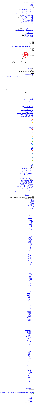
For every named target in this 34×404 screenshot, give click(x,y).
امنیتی (30, 287)
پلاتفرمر (31, 223)
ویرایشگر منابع (29, 333)
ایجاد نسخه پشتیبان (29, 356)
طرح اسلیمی (29, 379)
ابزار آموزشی (29, 302)
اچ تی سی (30, 280)
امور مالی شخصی (29, 338)
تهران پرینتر (33, 212)
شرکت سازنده (30, 278)
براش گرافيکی (29, 375)
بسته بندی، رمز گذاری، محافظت (28, 330)
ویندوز (30, 351)
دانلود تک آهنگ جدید (32, 208)
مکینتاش (32, 267)
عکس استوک (29, 256)
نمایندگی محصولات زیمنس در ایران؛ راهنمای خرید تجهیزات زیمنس (27, 110)
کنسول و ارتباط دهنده (29, 361)
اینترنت (31, 323)
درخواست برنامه (31, 4)
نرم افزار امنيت (29, 322)
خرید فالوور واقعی (32, 211)
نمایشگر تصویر (29, 381)
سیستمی (30, 360)
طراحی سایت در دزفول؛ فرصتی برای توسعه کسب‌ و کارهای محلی (27, 9)
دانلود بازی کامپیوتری (7, 392)
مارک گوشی (30, 279)
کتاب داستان (30, 251)
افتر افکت (30, 265)
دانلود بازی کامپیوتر (13, 392)
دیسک (30, 270)
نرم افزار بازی (29, 364)
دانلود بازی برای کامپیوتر (28, 392)
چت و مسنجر (29, 315)
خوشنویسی (30, 255)
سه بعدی (30, 266)
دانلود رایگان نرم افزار (30, 68)
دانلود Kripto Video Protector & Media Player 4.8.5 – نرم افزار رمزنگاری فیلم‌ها (19, 46)
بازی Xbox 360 (29, 228)
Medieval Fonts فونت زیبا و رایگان (30, 98)
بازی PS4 (30, 227)
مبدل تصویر (30, 380)
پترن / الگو (30, 261)
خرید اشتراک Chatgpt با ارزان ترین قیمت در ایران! (28, 26)
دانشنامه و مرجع (29, 303)
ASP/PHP (30, 334)
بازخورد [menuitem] (31, 399)
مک (31, 231)
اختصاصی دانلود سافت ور (29, 306)
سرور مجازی (32, 203)
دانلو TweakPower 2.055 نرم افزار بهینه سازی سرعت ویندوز (27, 23)
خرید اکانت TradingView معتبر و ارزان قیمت (29, 112)
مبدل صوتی (30, 387)
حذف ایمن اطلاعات (29, 319)
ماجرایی (30, 268)
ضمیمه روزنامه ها (30, 250)
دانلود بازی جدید (26, 392)
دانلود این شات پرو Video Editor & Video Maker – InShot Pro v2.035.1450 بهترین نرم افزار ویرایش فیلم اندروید (23, 18)
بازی (27, 8)
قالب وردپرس (32, 200)
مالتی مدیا (30, 273)
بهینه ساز (30, 357)
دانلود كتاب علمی (30, 247)
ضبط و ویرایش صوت (29, 385)
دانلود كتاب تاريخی (30, 246)
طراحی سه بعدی (29, 378)
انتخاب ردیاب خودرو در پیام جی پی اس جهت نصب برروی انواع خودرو (27, 192)
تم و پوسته (30, 343)
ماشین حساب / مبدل (29, 312)
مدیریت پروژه (29, 313)
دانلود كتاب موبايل (30, 249)
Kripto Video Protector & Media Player (30, 76)
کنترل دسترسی (29, 321)
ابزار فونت (30, 374)
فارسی (30, 264)
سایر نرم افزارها (29, 359)
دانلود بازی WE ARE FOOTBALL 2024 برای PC (28, 34)
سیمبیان (30, 298)
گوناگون (31, 229)
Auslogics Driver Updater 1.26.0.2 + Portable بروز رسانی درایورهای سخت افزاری (26, 22)
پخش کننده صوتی (29, 383)
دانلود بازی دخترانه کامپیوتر (20, 392)
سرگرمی (30, 276)
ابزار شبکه (30, 324)
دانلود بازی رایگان (18, 392)
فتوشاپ (31, 259)
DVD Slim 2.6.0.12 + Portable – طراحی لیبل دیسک (28, 102)
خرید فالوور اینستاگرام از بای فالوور (30, 205)
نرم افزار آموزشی (29, 363)
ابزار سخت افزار (29, 353)
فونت (31, 262)
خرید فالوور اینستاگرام (32, 204)
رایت (30, 347)
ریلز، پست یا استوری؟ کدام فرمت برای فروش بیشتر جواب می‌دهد (27, 10)
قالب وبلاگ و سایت (28, 336)
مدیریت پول (28, 288)
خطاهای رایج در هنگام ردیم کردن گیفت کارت (29, 190)
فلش (31, 225)
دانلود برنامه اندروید (32, 202)
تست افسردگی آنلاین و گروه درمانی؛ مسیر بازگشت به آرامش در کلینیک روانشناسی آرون (25, 114)
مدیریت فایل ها (29, 362)
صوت (32, 233)
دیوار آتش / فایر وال (29, 320)
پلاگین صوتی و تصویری (29, 384)
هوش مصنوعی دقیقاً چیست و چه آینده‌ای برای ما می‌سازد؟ (27, 11)
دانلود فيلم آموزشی (30, 241)
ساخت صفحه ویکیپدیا (32, 210)
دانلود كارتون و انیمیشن (30, 242)
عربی (30, 263)
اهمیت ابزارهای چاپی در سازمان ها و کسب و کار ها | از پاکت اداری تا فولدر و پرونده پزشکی (25, 113)
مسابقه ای (31, 230)
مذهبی (31, 236)
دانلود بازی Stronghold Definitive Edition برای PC (28, 35)
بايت (31, 244)
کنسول (31, 226)
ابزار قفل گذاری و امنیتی (28, 318)
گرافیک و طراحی (30, 220)
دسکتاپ (31, 342)
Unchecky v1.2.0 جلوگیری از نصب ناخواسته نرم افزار (28, 100)
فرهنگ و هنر (29, 341)
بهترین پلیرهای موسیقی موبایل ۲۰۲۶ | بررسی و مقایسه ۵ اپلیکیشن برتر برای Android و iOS (24, 13)
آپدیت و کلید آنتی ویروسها (28, 317)
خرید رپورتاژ (33, 207)
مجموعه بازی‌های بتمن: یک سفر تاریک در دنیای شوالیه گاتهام (27, 176)
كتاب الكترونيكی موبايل (29, 285)
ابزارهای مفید (29, 355)
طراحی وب (30, 337)
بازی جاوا (29, 297)
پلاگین (30, 376)
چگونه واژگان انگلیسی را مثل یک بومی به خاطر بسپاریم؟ (28, 115)
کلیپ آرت (30, 257)
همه (33, 8)
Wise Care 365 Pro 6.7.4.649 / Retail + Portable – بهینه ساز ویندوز (27, 20)
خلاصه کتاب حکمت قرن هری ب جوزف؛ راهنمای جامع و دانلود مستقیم (26, 12)
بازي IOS (29, 292)
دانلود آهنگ (31, 240)
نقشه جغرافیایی (29, 258)
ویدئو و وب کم (29, 316)
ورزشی (31, 232)
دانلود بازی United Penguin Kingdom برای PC (29, 32)
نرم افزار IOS (28, 293)
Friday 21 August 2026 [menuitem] (30, 400)
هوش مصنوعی (29, 371)
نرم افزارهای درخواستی (28, 307)
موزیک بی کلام (30, 239)
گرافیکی (31, 372)
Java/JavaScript (29, 335)
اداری (31, 217)
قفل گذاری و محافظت (29, 348)
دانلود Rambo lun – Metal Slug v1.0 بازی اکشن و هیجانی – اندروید (27, 15)
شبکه (31, 219)
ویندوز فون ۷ (29, 300)
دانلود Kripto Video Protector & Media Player (23, 76)
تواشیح (30, 237)
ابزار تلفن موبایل (29, 352)
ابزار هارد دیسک (29, 354)
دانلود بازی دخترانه (23, 392)
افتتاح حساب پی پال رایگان (30, 193)
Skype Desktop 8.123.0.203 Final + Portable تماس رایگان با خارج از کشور (26, 21)
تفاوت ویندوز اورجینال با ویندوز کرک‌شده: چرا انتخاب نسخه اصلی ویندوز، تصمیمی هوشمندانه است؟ (24, 191)
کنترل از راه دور (29, 326)
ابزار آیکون (30, 373)
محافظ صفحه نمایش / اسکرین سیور (27, 344)
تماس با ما (32, 6)
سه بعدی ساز (29, 377)
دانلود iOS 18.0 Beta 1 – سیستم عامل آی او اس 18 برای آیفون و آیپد (27, 16)
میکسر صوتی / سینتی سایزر (28, 388)
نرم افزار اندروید (28, 295)
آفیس (30, 308)
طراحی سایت (31, 5)
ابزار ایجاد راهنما (29, 329)
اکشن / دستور (29, 260)
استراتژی (31, 222)
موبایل (32, 8)
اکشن (30, 275)
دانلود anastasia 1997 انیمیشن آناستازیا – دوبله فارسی (28, 99)
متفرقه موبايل (30, 284)
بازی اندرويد (28, 294)
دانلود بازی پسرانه (16, 392)
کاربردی (30, 289)
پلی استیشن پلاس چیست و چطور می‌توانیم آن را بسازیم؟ (28, 189)
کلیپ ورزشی (30, 243)
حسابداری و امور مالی (29, 311)
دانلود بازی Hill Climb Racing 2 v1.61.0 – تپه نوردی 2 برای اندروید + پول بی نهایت (26, 17)
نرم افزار (31, 8)
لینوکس (30, 350)
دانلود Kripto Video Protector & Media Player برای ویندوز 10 (14, 76)
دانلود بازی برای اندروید (31, 392)
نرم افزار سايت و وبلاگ (29, 366)
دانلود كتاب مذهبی (30, 248)
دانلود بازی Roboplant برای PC (30, 33)
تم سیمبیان (29, 299)
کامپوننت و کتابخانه (29, 332)
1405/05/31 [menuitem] (31, 401)
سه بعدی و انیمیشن (30, 218)
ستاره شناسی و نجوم (29, 340)
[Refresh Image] (5, 89)
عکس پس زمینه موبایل (29, 283)
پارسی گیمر (33, 209)
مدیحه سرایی (29, 238)
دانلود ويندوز (29, 358)
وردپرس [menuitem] (31, 397)
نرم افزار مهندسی (29, 369)
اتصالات (30, 314)
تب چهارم (29, 8)
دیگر (30, 339)
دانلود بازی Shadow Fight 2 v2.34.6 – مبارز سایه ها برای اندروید (27, 19)
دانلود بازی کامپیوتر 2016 (10, 392)
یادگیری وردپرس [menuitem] (30, 398)
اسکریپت (32, 221)
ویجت (29, 296)
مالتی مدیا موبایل (30, 282)
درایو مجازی (29, 346)
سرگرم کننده (30, 224)
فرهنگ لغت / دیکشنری (29, 305)
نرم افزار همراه (29, 370)
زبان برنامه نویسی (29, 331)
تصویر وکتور (29, 254)
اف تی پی (30, 325)
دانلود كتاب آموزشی (30, 245)
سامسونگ (30, 281)
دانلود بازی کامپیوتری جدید (4, 392)
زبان (30, 304)
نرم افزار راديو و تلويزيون (28, 365)
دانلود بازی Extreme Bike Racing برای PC (29, 36)
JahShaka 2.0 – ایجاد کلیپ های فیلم (30, 101)
